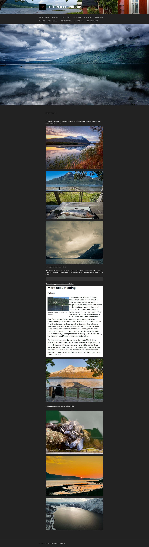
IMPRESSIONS (99, 17)
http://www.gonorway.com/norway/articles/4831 (60, 406)
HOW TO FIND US (79, 21)
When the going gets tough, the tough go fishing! (59, 284)
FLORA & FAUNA (52, 21)
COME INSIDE (55, 17)
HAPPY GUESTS (88, 17)
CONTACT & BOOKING (66, 21)
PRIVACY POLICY (43, 543)
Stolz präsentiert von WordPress (57, 543)
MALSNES (42, 21)
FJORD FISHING (66, 17)
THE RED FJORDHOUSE (66, 7)
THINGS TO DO (77, 17)
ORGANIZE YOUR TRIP (92, 21)
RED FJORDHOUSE (44, 17)
